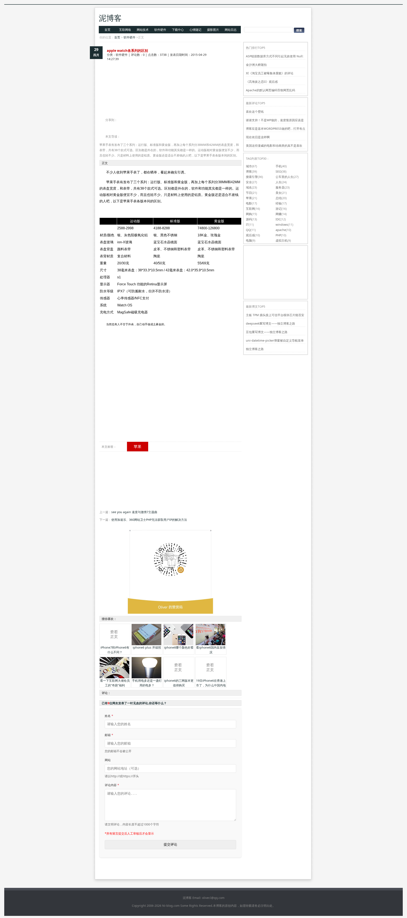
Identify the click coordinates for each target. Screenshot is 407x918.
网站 (108, 760)
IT (247, 224)
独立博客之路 (255, 349)
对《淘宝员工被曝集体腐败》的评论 (269, 73)
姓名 (109, 716)
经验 (279, 203)
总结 (279, 198)
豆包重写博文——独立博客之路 (266, 332)
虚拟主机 (281, 240)
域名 (249, 187)
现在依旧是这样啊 (258, 137)
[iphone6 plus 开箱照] (146, 644)
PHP (278, 235)
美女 (279, 193)
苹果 (137, 446)
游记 (279, 209)
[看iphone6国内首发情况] (210, 644)
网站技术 (143, 30)
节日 (249, 193)
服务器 (280, 187)
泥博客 (110, 18)
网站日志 (231, 30)
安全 (249, 182)
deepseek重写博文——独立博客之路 (270, 323)
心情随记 (195, 30)
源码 (249, 219)
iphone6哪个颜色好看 (179, 647)
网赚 (279, 214)
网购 (249, 214)
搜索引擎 (252, 177)
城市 (249, 166)
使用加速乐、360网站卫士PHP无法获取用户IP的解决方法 (149, 520)
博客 (249, 171)
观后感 (250, 235)
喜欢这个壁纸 (255, 112)
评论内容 (112, 785)
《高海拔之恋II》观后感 (262, 82)
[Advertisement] (170, 76)
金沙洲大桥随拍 (256, 65)
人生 (279, 182)
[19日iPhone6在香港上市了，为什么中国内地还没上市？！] (210, 677)
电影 (249, 203)
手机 (279, 166)
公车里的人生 (284, 177)
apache (281, 230)
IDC (278, 219)
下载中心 (178, 30)
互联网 (250, 209)
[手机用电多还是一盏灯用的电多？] (146, 677)
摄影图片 (213, 30)
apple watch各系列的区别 (127, 50)
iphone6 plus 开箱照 (147, 647)
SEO (278, 171)
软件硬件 (160, 30)
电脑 (249, 240)
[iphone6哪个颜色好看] (178, 644)
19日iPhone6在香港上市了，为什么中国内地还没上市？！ (211, 685)
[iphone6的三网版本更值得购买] (178, 677)
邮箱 (109, 735)
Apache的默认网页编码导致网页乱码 (270, 90)
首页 (107, 30)
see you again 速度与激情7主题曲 (134, 512)
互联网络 (125, 30)
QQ (248, 230)
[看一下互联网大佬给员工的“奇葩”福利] (114, 677)
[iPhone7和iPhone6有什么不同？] (114, 644)
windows (282, 224)
